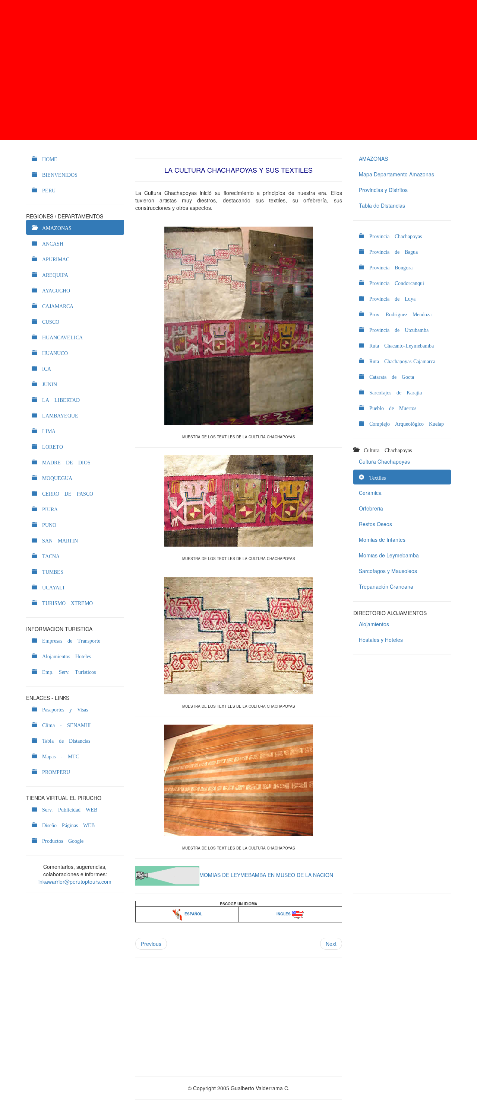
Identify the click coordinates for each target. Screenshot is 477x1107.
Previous (151, 943)
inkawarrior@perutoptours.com (74, 881)
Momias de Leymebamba (389, 555)
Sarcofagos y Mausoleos (388, 571)
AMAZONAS (373, 158)
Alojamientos (374, 624)
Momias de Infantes (382, 539)
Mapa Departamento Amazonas (396, 174)
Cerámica (370, 492)
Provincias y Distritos (383, 189)
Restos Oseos (375, 524)
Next (331, 943)
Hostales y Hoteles (381, 639)
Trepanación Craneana (386, 586)
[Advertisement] (238, 70)
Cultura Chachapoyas (384, 461)
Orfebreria (371, 508)
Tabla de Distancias (382, 205)
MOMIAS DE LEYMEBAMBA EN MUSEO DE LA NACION (266, 875)
